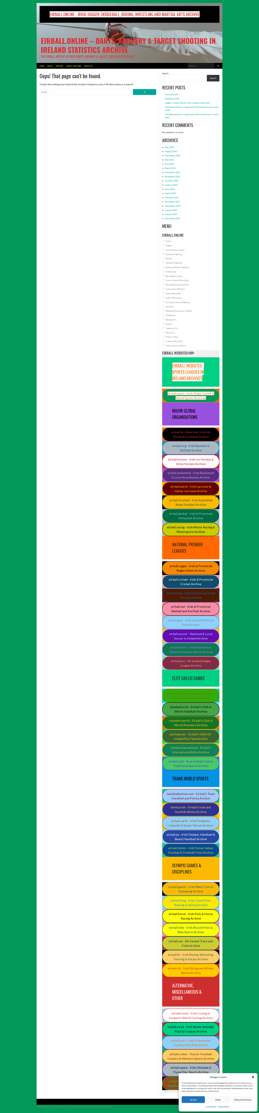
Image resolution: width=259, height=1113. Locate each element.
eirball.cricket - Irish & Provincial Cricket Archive (191, 582)
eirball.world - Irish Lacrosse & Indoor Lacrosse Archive (190, 489)
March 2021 (170, 168)
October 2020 (171, 180)
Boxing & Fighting (174, 254)
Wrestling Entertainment (177, 284)
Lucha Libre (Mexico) (175, 289)
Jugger (169, 245)
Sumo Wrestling (173, 293)
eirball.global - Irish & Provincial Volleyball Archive (191, 516)
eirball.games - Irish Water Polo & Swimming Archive (190, 889)
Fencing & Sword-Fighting (178, 302)
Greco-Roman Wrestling (177, 280)
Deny (218, 1099)
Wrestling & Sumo (174, 276)
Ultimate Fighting (174, 262)
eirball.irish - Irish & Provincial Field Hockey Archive (191, 595)
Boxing (169, 258)
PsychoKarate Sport (175, 250)
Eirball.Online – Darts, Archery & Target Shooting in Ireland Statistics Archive (128, 45)
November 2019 (172, 201)
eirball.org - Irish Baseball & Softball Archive (190, 448)
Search (165, 73)
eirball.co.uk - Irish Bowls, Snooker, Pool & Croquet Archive (191, 1029)
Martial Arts (171, 319)
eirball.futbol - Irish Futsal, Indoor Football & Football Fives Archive (191, 850)
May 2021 (169, 159)
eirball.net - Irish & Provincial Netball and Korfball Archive (190, 609)
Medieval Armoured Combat (179, 311)
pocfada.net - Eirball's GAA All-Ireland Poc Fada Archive (191, 736)
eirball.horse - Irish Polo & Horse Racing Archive (191, 916)
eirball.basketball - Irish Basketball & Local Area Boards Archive (191, 475)
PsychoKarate (171, 94)
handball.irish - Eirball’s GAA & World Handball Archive (190, 709)
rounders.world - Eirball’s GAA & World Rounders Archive (191, 723)
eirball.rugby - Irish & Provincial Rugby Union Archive (191, 568)
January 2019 (171, 214)
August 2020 (171, 185)
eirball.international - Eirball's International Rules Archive (191, 750)
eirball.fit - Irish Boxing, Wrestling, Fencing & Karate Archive (191, 957)
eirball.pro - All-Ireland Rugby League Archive (191, 663)
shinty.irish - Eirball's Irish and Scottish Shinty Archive (191, 809)
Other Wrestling (173, 298)
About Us (88, 65)
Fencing (169, 306)
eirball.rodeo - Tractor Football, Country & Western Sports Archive (191, 1056)
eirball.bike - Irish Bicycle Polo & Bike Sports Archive (191, 930)
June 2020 (170, 189)
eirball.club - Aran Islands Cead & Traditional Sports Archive (191, 763)
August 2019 (171, 210)
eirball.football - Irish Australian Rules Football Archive (191, 502)
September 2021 (173, 155)
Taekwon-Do (172, 328)
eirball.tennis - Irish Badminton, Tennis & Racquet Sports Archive (191, 649)
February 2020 (171, 197)
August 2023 (171, 151)
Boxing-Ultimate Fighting (177, 267)
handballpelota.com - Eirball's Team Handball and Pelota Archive (191, 796)
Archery (59, 65)
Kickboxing (171, 271)
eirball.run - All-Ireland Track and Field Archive (191, 943)
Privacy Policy (223, 1106)
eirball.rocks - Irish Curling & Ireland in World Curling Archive (191, 1015)
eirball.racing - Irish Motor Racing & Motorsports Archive (191, 529)
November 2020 (172, 176)
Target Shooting (73, 65)
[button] (253, 1077)
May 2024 (169, 147)
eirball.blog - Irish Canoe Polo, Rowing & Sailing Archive (190, 903)
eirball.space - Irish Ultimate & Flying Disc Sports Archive (191, 1070)
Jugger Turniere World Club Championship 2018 (187, 103)
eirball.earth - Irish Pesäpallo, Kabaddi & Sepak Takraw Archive (191, 823)
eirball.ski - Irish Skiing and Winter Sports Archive (191, 970)
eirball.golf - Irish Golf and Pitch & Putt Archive (191, 622)
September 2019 (173, 206)
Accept (193, 1099)
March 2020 (170, 193)
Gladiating (170, 315)
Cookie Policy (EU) (174, 341)
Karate (169, 324)
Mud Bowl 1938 (172, 98)
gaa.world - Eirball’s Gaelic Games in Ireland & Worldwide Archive (191, 696)
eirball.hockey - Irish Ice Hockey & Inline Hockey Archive (191, 462)
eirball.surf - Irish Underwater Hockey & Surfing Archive (191, 1043)
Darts (50, 65)
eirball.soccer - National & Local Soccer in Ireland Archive (190, 636)
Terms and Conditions (176, 345)
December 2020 (172, 172)
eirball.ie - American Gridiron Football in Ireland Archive (191, 434)
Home (42, 65)
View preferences (243, 1099)
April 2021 (169, 164)
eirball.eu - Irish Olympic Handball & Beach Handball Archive (191, 837)
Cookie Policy (211, 1106)
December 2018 (172, 218)
